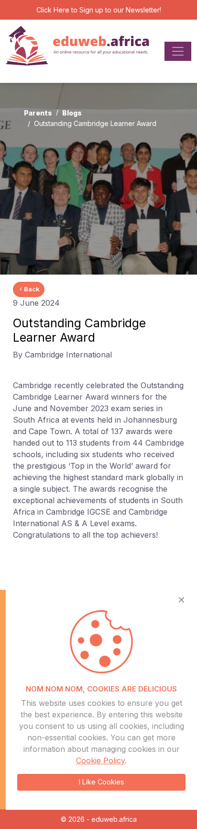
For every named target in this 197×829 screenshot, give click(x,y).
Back (32, 289)
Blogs (72, 113)
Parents (38, 113)
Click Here (52, 10)
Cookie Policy (100, 760)
